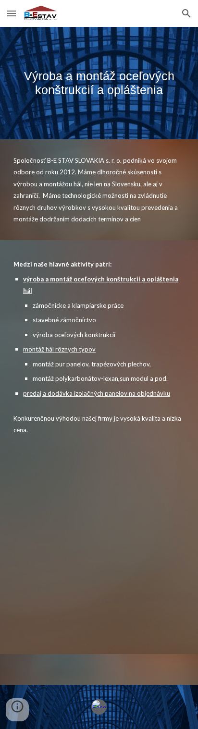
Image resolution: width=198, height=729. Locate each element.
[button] (11, 13)
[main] (99, 83)
